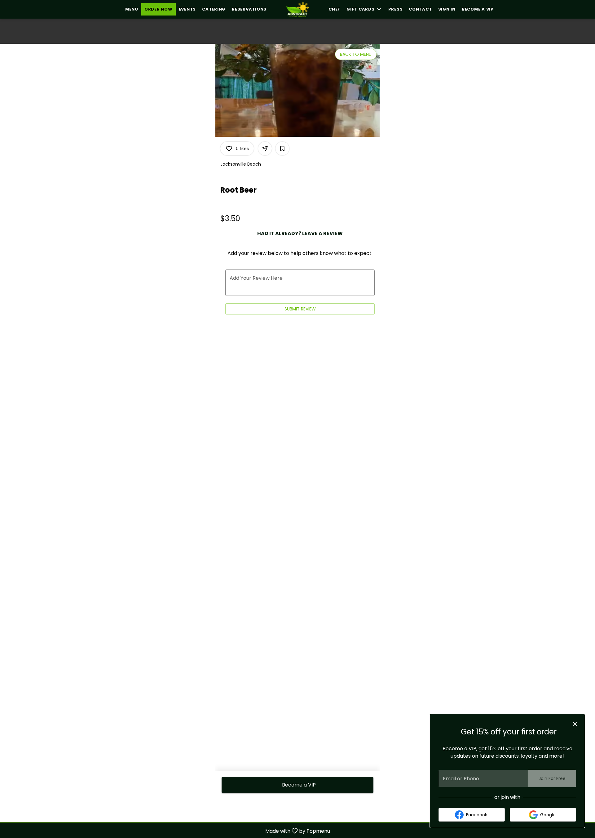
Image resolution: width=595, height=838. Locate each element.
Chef (334, 9)
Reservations (249, 9)
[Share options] (265, 148)
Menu (131, 9)
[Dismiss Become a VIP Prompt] (574, 723)
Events (187, 9)
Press (395, 9)
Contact (420, 9)
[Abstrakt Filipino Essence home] (297, 9)
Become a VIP (478, 9)
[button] (364, 9)
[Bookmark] (282, 148)
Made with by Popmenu (167, 831)
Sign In (447, 9)
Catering (214, 9)
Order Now (158, 9)
